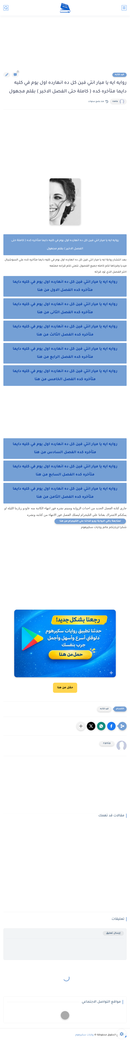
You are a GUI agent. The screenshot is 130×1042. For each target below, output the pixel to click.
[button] (111, 726)
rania (115, 101)
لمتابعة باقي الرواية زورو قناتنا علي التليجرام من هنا (90, 521)
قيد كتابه (119, 75)
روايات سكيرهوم (84, 1035)
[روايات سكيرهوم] (65, 8)
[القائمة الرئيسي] (124, 7)
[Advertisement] (65, 46)
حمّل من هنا (65, 687)
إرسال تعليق (113, 933)
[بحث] (5, 7)
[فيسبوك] (65, 1015)
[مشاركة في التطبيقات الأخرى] (81, 726)
